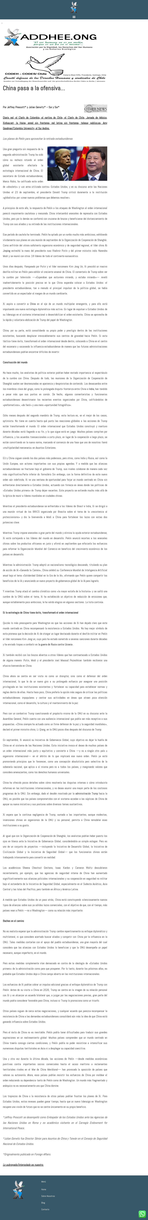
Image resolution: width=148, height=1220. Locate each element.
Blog (43, 1202)
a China (31, 304)
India (91, 389)
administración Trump (86, 793)
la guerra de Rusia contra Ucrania (55, 644)
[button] (74, 16)
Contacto (45, 1209)
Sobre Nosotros (48, 1196)
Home (43, 1189)
